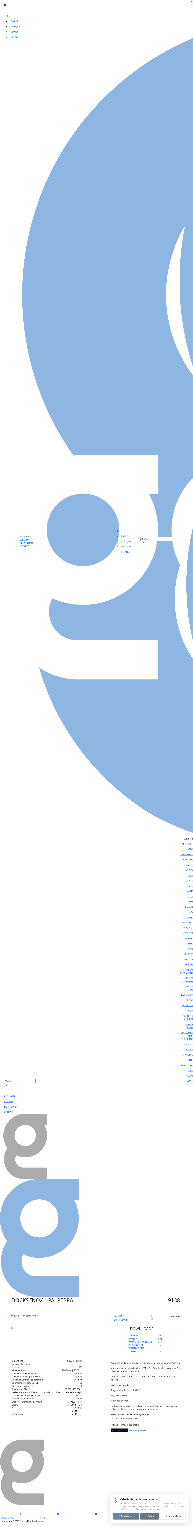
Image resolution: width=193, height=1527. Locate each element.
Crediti (43, 1518)
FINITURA (117, 1315)
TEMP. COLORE (120, 1319)
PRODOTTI (25, 536)
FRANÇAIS (126, 541)
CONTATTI (25, 546)
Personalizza (174, 1516)
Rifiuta (150, 1516)
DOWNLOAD (26, 543)
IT (118, 530)
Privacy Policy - (9, 1518)
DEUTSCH (126, 546)
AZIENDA (24, 539)
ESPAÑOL (126, 551)
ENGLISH (125, 536)
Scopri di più (155, 1509)
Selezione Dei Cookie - (28, 1518)
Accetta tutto (127, 1516)
